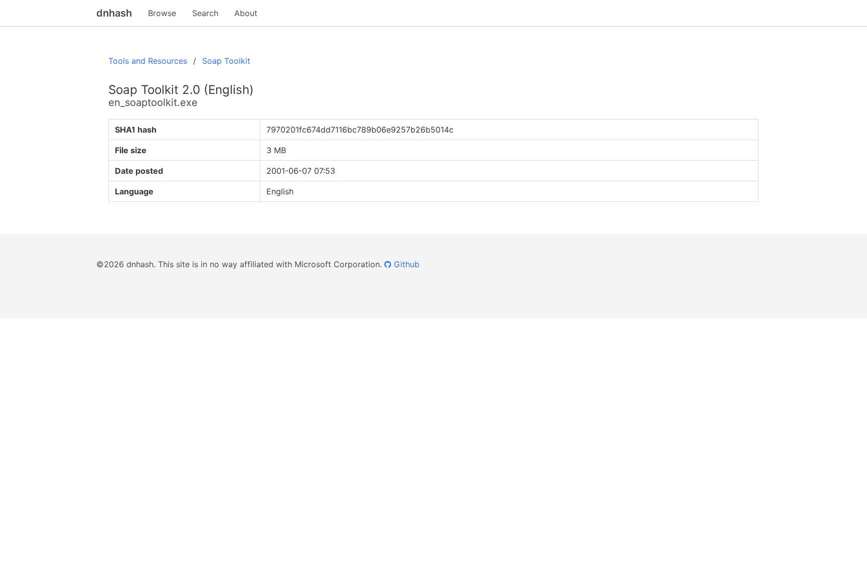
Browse (162, 13)
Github (405, 264)
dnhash (114, 13)
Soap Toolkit (226, 61)
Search (205, 13)
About (245, 13)
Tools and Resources (147, 61)
